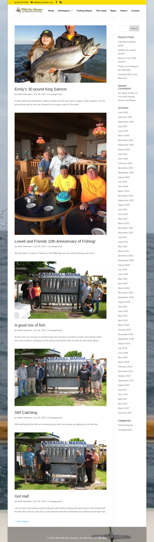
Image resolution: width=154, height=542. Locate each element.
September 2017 (126, 380)
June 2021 (123, 242)
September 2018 (126, 339)
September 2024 (126, 145)
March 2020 (123, 288)
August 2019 (124, 302)
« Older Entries (22, 521)
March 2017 (123, 408)
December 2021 (125, 228)
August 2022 (124, 205)
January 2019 (124, 329)
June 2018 (123, 353)
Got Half (22, 496)
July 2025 (122, 126)
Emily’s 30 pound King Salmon (41, 89)
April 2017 (123, 403)
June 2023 (123, 186)
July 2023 (122, 182)
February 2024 (125, 163)
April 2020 (123, 283)
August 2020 (124, 265)
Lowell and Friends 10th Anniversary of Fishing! (55, 241)
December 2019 (125, 292)
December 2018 (125, 334)
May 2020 (122, 279)
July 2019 (122, 306)
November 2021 (125, 232)
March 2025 (123, 135)
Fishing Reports (125, 425)
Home (51, 11)
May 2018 (122, 357)
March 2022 (123, 223)
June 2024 (123, 158)
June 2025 (123, 131)
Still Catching (26, 412)
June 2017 (123, 394)
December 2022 (125, 195)
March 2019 (123, 325)
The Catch (101, 11)
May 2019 (122, 316)
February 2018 (125, 366)
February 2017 (125, 413)
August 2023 (124, 177)
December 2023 (125, 168)
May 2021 (122, 246)
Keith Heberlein (24, 94)
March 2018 (123, 362)
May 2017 (122, 399)
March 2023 (123, 191)
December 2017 (125, 371)
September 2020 (126, 260)
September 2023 (126, 172)
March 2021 (123, 251)
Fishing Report (84, 11)
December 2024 (125, 140)
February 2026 (125, 117)
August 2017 (124, 385)
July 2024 (122, 154)
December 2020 (125, 255)
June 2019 (123, 311)
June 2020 (123, 274)
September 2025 (126, 121)
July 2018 (122, 348)
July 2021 (122, 237)
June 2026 (123, 112)
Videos (123, 11)
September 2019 (126, 297)
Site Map (102, 538)
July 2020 (122, 269)
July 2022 (122, 209)
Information (64, 11)
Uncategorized (55, 94)
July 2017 (122, 389)
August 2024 (124, 149)
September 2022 (126, 200)
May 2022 (122, 219)
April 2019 (123, 320)
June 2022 (123, 214)
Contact (135, 11)
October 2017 (124, 376)
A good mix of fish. (30, 325)
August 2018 (124, 343)
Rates (113, 11)
